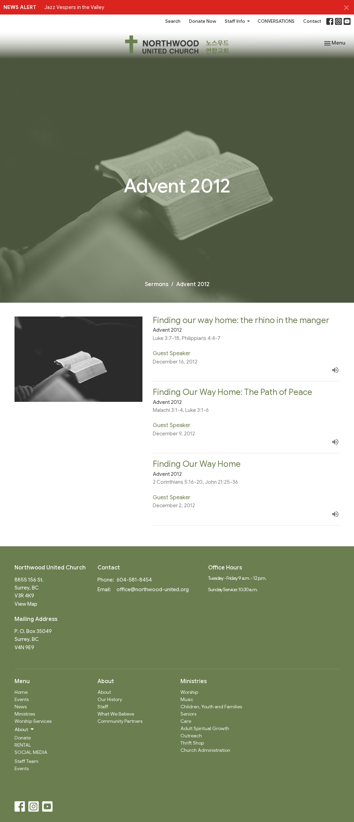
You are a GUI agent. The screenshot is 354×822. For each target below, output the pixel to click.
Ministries (25, 714)
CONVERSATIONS (276, 21)
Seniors (188, 714)
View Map (26, 604)
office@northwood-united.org (153, 589)
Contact (312, 21)
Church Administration (205, 750)
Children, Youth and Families (211, 706)
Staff (102, 706)
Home (21, 692)
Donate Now (202, 21)
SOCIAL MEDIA (31, 752)
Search (172, 21)
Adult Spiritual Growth (204, 728)
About (104, 692)
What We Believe (115, 714)
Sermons (156, 284)
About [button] (21, 729)
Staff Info (235, 21)
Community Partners (119, 721)
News (21, 706)
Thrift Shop (192, 743)
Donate (23, 738)
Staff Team (26, 761)
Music (186, 699)
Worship (189, 692)
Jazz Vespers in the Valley (74, 7)
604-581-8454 (134, 580)
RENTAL (23, 745)
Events (22, 699)
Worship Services (33, 721)
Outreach (191, 736)
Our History (109, 699)
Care (185, 721)
